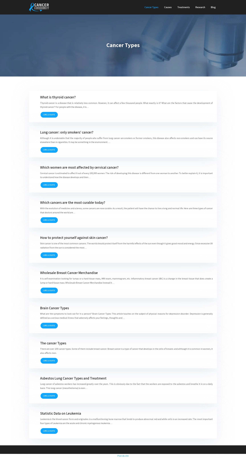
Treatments (183, 7)
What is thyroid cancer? (58, 97)
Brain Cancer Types (54, 308)
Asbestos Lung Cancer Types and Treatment (73, 378)
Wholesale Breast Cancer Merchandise (69, 272)
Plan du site (123, 455)
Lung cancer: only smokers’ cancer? (66, 132)
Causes (168, 7)
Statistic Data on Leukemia (60, 413)
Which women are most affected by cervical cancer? (79, 167)
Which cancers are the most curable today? (72, 202)
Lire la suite (49, 114)
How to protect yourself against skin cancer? (74, 237)
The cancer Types (53, 343)
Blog (213, 7)
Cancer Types (151, 7)
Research (200, 7)
